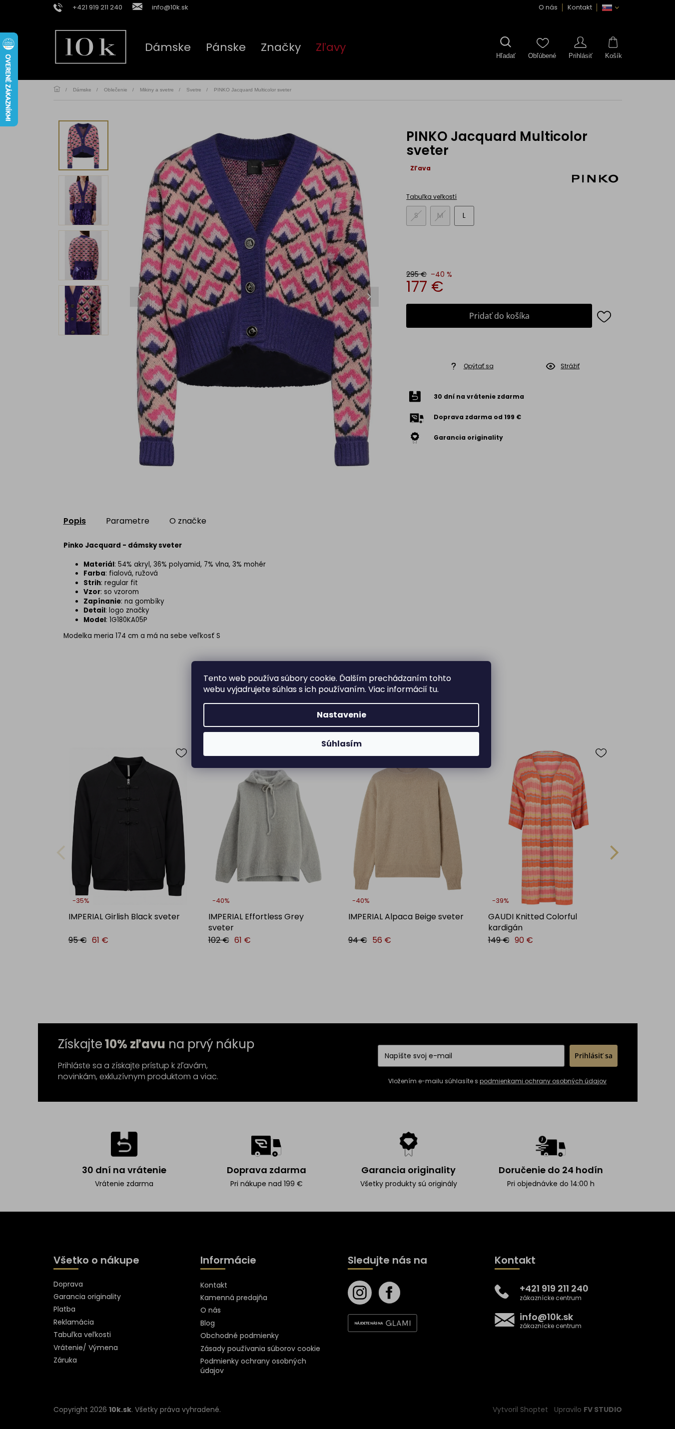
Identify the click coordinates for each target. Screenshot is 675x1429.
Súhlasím (341, 743)
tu (433, 689)
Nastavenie (341, 714)
